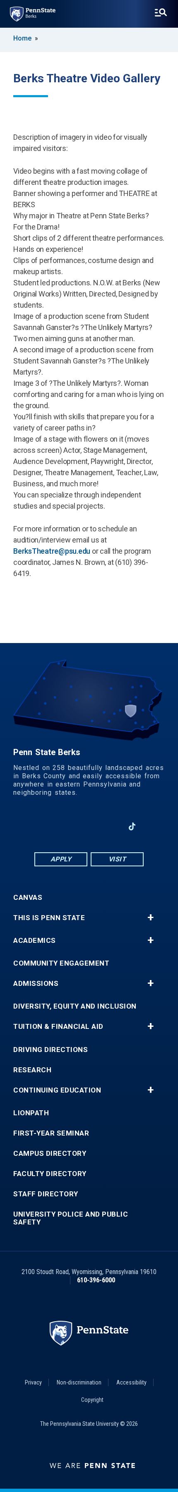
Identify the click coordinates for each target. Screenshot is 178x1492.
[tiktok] (132, 826)
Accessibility (131, 1382)
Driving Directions (50, 1050)
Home (22, 38)
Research (32, 1070)
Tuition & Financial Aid (58, 1027)
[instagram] (110, 826)
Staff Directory (45, 1194)
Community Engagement (61, 963)
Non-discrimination (79, 1382)
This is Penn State (49, 918)
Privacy (33, 1382)
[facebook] (46, 826)
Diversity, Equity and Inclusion (75, 1006)
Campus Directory (49, 1153)
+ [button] (150, 917)
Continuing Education (57, 1090)
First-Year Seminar (51, 1133)
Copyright (92, 1399)
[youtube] (89, 826)
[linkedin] (67, 826)
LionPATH (31, 1113)
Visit (117, 859)
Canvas (27, 897)
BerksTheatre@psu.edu (51, 551)
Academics (34, 940)
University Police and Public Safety (70, 1218)
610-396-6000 (96, 1280)
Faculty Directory (50, 1174)
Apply (61, 859)
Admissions (35, 983)
